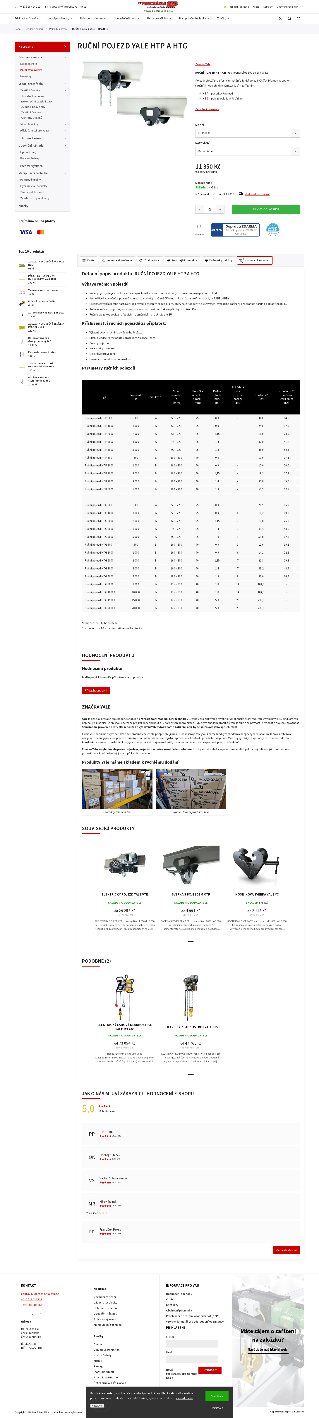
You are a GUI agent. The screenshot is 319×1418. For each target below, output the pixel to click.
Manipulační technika (33, 173)
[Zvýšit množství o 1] (220, 209)
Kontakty (267, 7)
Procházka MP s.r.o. (106, 1377)
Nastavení (97, 1405)
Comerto (300, 1411)
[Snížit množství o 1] (199, 209)
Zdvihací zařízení (30, 57)
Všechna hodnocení (286, 1250)
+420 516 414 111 (31, 1299)
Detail (125, 866)
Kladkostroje (28, 64)
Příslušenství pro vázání (35, 131)
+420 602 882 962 (31, 1305)
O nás (256, 7)
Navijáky (25, 76)
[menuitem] (29, 19)
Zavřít (295, 239)
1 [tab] (191, 941)
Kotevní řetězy (30, 158)
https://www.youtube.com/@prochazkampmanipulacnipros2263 (40, 1313)
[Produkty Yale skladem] (117, 789)
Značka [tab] (151, 260)
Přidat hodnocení (96, 690)
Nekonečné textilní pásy (37, 102)
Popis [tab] (90, 260)
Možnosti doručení (257, 194)
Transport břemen (32, 192)
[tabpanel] (125, 889)
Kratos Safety (103, 1355)
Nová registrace (173, 1372)
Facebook (32, 1313)
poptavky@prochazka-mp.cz (40, 1294)
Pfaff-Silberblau (104, 1372)
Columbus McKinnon (107, 1350)
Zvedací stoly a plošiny (35, 198)
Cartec (98, 1344)
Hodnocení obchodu (238, 7)
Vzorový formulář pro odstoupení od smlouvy (195, 1322)
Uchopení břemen (30, 138)
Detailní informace (207, 109)
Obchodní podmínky (287, 7)
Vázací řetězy (29, 124)
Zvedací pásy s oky (33, 107)
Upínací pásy (28, 152)
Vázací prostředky (31, 84)
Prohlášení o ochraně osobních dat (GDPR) (193, 1316)
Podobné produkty (220, 260)
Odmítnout (217, 1408)
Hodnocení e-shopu (257, 260)
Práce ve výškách (30, 166)
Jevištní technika (32, 96)
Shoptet (287, 1411)
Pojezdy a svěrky (31, 70)
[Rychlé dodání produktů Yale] (191, 789)
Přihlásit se (210, 1371)
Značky (23, 206)
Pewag (98, 1366)
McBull (98, 1361)
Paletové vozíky (30, 180)
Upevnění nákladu (31, 145)
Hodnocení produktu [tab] (119, 260)
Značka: (202, 64)
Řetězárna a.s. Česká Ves (110, 1383)
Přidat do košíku (266, 209)
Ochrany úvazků (31, 118)
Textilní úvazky (30, 90)
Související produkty (184, 260)
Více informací (184, 1398)
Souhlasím (217, 1396)
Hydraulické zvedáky (33, 186)
